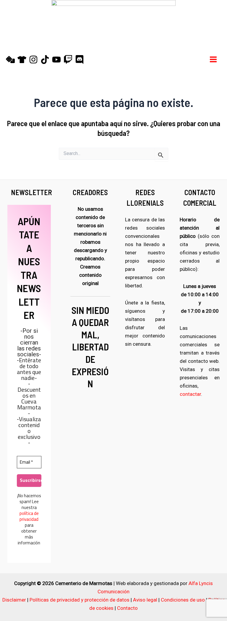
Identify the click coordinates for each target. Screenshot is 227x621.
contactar (190, 394)
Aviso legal (145, 600)
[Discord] (79, 59)
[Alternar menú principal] (213, 59)
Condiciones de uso (183, 600)
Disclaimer (14, 600)
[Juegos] (10, 59)
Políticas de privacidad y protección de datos (79, 600)
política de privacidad (29, 516)
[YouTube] (56, 59)
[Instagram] (33, 59)
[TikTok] (44, 59)
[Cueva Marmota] (21, 59)
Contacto (127, 608)
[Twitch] (68, 59)
